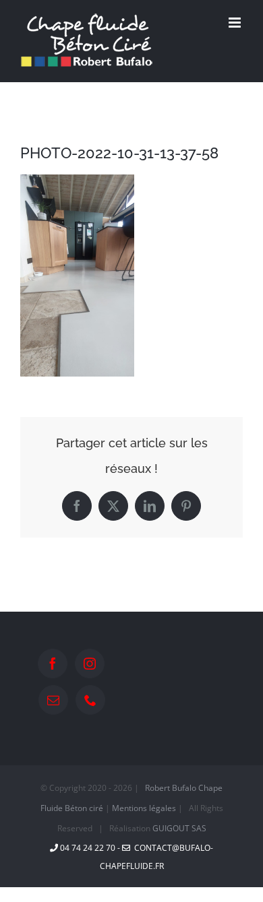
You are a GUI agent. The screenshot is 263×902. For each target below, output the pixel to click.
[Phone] (90, 700)
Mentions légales (144, 808)
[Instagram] (90, 663)
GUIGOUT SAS (179, 828)
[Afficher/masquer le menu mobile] (236, 22)
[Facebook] (52, 663)
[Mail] (53, 700)
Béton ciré (84, 808)
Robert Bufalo (170, 788)
